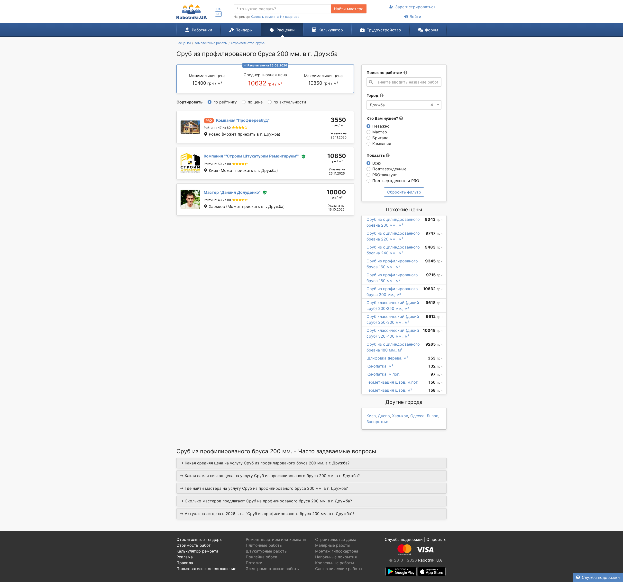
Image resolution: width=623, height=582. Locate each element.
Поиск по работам (384, 72)
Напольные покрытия (336, 556)
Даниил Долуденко (232, 192)
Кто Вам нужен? (382, 118)
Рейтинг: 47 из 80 (217, 127)
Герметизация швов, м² (389, 390)
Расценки (285, 30)
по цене (255, 102)
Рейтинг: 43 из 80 (217, 200)
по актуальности (290, 102)
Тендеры (244, 30)
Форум (431, 30)
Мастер (379, 131)
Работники (202, 30)
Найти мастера (348, 8)
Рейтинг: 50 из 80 (217, 164)
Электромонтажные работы (273, 568)
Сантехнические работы (338, 568)
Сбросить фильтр (404, 192)
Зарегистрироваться (415, 6)
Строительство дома (335, 539)
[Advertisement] (265, 261)
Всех (376, 163)
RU (218, 14)
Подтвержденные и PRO (395, 180)
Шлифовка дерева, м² (387, 358)
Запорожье (377, 421)
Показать (376, 155)
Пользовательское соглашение (206, 568)
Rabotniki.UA (430, 560)
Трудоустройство (384, 30)
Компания (381, 143)
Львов (432, 415)
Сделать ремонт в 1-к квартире (275, 16)
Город (372, 95)
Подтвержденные (389, 168)
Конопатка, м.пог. (383, 374)
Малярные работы (332, 545)
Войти (415, 16)
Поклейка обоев (261, 556)
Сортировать (189, 102)
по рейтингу (225, 102)
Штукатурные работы (266, 551)
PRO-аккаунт (384, 174)
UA (218, 9)
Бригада (380, 137)
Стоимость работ (193, 545)
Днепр (384, 415)
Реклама (184, 556)
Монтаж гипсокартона (336, 551)
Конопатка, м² (379, 366)
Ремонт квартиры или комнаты (276, 539)
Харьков (400, 415)
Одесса (417, 415)
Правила (184, 562)
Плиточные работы (264, 545)
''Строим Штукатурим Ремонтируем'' (251, 156)
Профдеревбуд (242, 120)
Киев (371, 415)
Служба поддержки (601, 577)
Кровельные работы (334, 562)
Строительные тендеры (199, 539)
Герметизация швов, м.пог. (392, 382)
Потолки (254, 562)
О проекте (436, 539)
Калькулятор (331, 30)
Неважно (381, 126)
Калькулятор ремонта (197, 551)
